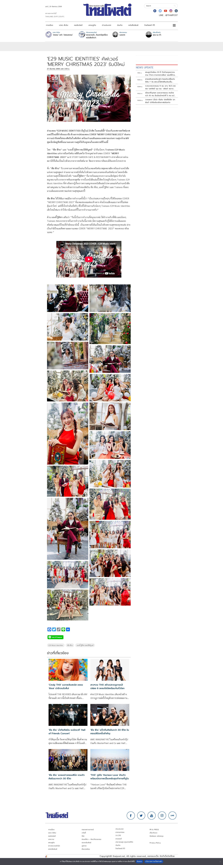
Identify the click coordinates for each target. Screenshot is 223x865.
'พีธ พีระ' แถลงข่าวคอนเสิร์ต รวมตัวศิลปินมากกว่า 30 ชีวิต (67, 776)
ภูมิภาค (84, 846)
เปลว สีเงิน (63, 25)
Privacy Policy (155, 843)
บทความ (51, 839)
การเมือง (49, 25)
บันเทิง (119, 25)
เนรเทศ (122, 34)
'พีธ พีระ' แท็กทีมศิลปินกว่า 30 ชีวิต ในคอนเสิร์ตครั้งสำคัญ (109, 731)
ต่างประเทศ (106, 25)
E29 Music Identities (56, 645)
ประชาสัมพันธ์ (86, 842)
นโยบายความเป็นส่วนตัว (153, 861)
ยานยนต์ (119, 839)
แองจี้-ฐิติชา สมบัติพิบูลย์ (85, 645)
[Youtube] (165, 10)
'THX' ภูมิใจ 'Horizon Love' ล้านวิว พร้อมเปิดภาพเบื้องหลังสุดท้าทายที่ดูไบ (109, 776)
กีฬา (83, 836)
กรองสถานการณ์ (88, 829)
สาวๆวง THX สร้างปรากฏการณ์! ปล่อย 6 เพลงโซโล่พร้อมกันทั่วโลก (107, 686)
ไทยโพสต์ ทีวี (149, 25)
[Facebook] (154, 10)
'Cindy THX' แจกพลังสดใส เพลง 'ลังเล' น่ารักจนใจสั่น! (66, 686)
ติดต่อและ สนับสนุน (157, 836)
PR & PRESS (154, 829)
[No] (220, 861)
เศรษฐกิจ (92, 25)
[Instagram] (171, 10)
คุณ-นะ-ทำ (157, 34)
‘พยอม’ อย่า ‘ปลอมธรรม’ (63, 34)
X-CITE (118, 835)
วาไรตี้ (84, 833)
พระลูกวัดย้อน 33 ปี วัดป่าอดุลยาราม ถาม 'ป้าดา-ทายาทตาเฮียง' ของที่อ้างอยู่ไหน (160, 73)
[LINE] (172, 815)
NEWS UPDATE (144, 67)
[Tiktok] (176, 10)
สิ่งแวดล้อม (86, 849)
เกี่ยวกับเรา (153, 833)
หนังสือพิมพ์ (133, 25)
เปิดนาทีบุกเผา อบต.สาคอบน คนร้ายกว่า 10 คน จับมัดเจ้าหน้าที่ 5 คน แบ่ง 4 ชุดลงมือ (160, 94)
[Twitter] (160, 10)
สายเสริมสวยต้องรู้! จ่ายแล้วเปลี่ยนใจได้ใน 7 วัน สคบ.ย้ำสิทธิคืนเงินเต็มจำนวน (160, 80)
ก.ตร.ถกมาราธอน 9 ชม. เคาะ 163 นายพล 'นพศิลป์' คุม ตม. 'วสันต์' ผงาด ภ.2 (160, 87)
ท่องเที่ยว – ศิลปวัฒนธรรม (91, 839)
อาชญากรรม (120, 832)
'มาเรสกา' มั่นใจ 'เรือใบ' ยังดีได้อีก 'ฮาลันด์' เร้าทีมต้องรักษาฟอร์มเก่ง (160, 101)
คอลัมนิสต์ (78, 25)
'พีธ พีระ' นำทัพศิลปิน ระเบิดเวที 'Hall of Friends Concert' (67, 731)
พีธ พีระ (70, 645)
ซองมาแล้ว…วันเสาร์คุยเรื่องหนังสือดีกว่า (97, 36)
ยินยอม (139, 861)
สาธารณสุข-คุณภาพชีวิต (124, 842)
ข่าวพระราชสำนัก (54, 846)
